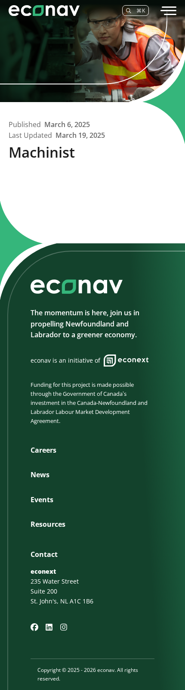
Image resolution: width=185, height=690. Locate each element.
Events (42, 499)
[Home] (60, 10)
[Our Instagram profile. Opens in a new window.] (64, 627)
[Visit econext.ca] (126, 360)
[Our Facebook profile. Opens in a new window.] (34, 627)
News (40, 474)
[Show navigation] (167, 10)
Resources (48, 524)
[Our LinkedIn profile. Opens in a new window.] (49, 627)
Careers (43, 450)
